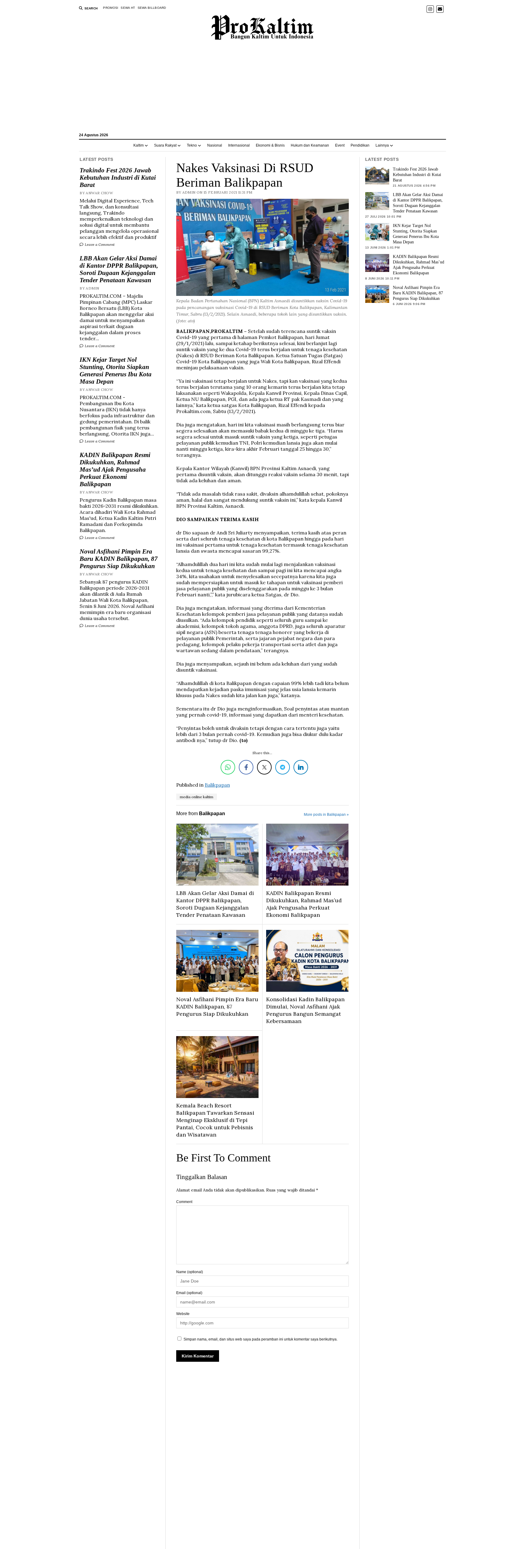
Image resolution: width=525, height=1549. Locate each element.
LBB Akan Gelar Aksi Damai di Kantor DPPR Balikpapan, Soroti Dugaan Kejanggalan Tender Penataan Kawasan (119, 269)
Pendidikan (360, 145)
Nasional (214, 145)
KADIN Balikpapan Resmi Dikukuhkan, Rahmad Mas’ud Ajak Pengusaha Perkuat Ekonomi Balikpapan (115, 469)
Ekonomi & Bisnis (270, 145)
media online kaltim (196, 797)
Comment (184, 1202)
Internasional (239, 145)
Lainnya (382, 145)
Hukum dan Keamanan (310, 145)
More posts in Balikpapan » (326, 814)
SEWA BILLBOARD (152, 7)
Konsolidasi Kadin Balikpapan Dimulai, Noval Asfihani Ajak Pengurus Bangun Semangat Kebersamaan (305, 1010)
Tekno (192, 145)
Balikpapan (217, 785)
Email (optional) (189, 1293)
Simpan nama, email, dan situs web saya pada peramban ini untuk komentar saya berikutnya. (261, 1339)
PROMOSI (110, 7)
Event (340, 145)
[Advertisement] (262, 89)
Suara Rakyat (165, 145)
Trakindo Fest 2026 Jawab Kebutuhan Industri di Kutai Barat (118, 177)
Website (183, 1314)
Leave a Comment (99, 244)
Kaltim (138, 145)
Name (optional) (189, 1272)
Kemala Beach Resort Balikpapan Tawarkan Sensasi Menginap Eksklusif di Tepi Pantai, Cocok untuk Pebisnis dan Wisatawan (215, 1120)
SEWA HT (128, 7)
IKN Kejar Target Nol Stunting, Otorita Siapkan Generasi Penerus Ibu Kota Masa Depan (116, 370)
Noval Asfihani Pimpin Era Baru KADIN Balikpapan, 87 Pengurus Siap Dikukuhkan (119, 559)
